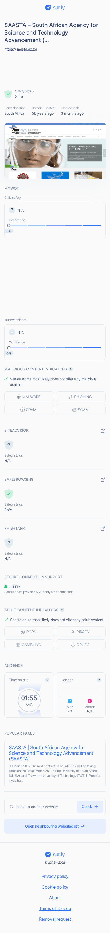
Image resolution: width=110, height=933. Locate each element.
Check (87, 806)
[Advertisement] (55, 69)
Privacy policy (54, 876)
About (55, 897)
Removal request (55, 919)
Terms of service (55, 908)
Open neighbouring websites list (52, 826)
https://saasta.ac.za (20, 49)
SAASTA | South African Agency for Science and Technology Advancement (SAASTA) (51, 753)
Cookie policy (55, 887)
